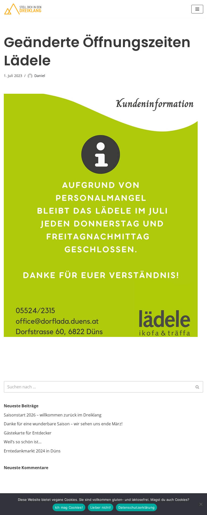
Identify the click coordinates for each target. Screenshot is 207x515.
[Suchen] (197, 387)
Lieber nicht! (100, 507)
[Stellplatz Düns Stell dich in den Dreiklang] (23, 9)
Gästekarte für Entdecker (27, 433)
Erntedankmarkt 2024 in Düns (32, 451)
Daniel (39, 75)
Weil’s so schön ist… (22, 442)
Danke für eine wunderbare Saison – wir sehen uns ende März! (63, 424)
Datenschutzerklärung (136, 507)
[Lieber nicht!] (200, 504)
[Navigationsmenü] (197, 9)
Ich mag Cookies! (69, 507)
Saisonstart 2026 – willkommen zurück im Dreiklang (52, 415)
